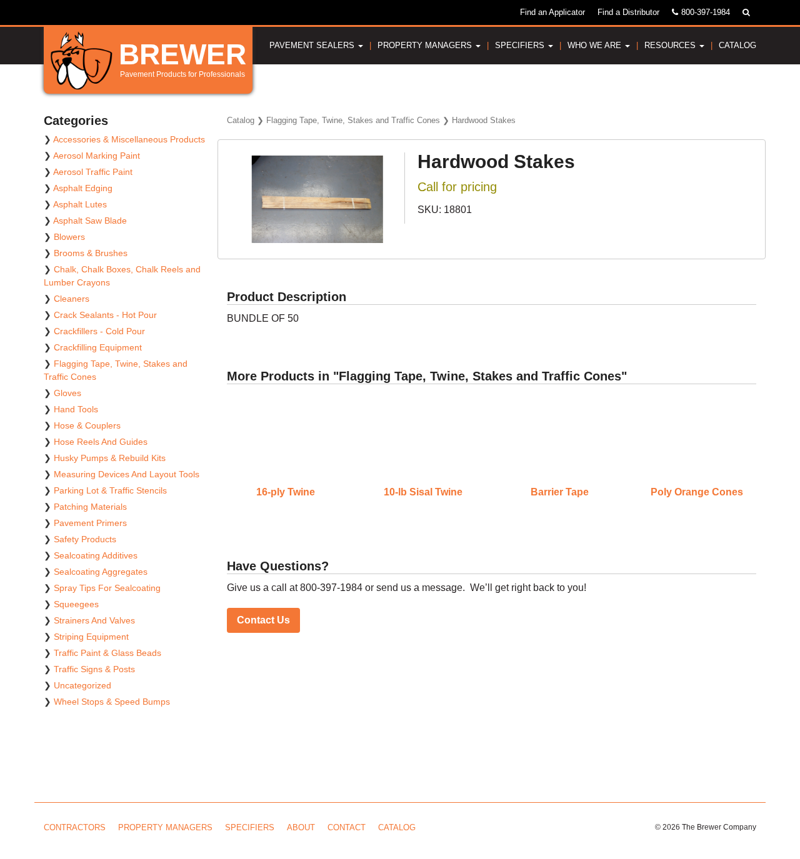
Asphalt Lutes (80, 204)
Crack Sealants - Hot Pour (105, 315)
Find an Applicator (552, 12)
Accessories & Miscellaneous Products (129, 139)
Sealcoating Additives (96, 555)
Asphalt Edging (82, 188)
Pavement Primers (90, 523)
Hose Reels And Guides (101, 442)
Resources (671, 45)
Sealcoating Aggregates (101, 572)
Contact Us (263, 620)
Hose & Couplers (87, 425)
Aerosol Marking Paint (96, 156)
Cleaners (71, 299)
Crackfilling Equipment (98, 347)
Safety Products (85, 539)
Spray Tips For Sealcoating (107, 588)
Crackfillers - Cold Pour (99, 331)
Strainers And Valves (94, 620)
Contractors (75, 827)
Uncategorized (82, 685)
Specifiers (521, 45)
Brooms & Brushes (91, 253)
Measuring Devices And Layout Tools (126, 474)
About (301, 827)
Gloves (67, 393)
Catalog (737, 45)
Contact (347, 827)
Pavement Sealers (313, 45)
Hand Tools (76, 409)
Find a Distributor (628, 12)
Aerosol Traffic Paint (92, 172)
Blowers (69, 237)
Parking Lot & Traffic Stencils (110, 490)
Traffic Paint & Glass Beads (107, 653)
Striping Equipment (91, 637)
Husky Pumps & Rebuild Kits (110, 458)
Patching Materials (90, 507)
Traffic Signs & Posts (94, 669)
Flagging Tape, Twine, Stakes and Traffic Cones (353, 120)
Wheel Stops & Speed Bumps (112, 702)
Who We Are (596, 45)
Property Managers (426, 45)
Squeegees (76, 604)
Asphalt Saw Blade (90, 221)
